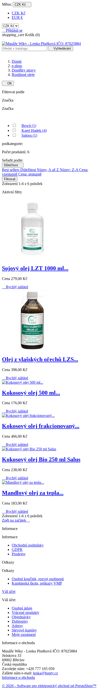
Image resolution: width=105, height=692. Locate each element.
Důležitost (12, 165)
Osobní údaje (22, 608)
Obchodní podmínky (28, 545)
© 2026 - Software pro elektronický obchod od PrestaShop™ (49, 686)
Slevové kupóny (24, 630)
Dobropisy (20, 621)
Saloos (29, 135)
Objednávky (21, 617)
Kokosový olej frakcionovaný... (40, 426)
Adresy (17, 626)
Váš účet (8, 591)
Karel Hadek (34, 130)
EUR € (17, 17)
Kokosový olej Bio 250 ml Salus (41, 459)
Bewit (28, 126)
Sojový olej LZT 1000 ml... (35, 268)
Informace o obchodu (18, 677)
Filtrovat (9, 179)
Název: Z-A (69, 170)
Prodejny (19, 554)
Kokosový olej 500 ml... (31, 393)
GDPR (17, 549)
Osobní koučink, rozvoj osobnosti (38, 579)
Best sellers (11, 170)
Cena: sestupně (30, 174)
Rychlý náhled (15, 287)
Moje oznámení (24, 634)
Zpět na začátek (16, 520)
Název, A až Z (48, 170)
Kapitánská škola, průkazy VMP (37, 583)
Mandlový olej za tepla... (32, 493)
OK (8, 83)
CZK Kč (18, 13)
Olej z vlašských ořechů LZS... (40, 359)
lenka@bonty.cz (45, 673)
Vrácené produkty (25, 612)
